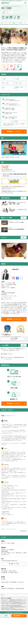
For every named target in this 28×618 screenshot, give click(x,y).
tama (5, 518)
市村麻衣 (6, 420)
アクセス (25, 22)
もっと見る (15, 121)
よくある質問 (19, 22)
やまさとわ (6, 464)
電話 (6, 615)
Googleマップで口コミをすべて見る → (8, 529)
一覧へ (23, 198)
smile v (5, 448)
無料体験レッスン (20, 615)
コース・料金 (8, 22)
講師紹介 (14, 22)
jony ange (6, 482)
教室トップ (3, 22)
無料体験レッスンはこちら (14, 131)
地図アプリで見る (15, 563)
